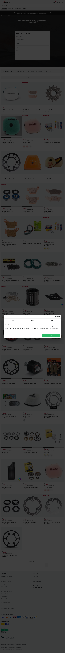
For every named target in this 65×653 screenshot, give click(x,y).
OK (51, 335)
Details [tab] (32, 320)
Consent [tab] (13, 320)
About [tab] (51, 320)
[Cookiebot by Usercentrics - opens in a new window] (54, 317)
